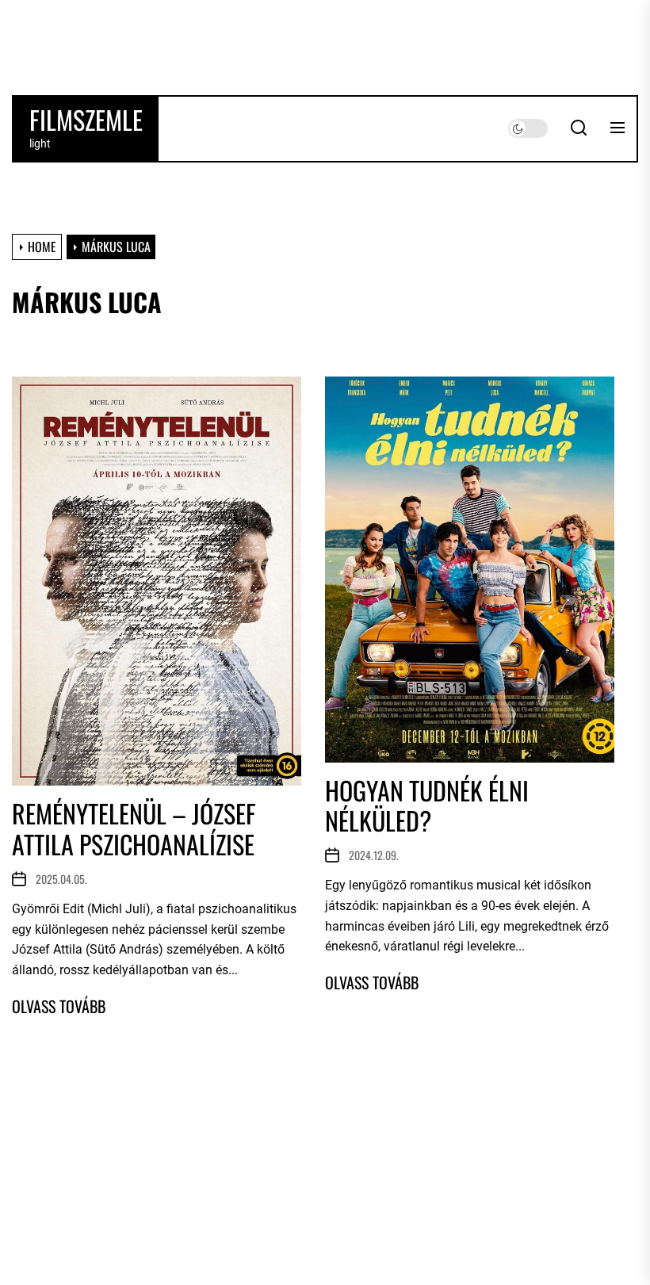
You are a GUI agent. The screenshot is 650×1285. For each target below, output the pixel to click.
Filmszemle (86, 120)
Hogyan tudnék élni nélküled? (427, 805)
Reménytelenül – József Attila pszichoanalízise (134, 828)
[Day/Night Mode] (528, 128)
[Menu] (617, 128)
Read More (58, 1005)
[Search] (578, 128)
